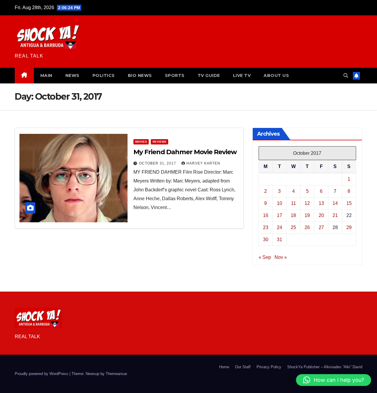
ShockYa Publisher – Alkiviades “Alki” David (324, 367)
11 (293, 203)
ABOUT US (276, 75)
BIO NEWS (140, 75)
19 (307, 215)
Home (224, 367)
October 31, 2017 (158, 163)
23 (265, 227)
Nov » (281, 257)
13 (321, 203)
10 (279, 203)
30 (265, 239)
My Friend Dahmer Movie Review (185, 152)
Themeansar (116, 373)
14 (335, 203)
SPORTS (175, 75)
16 (265, 215)
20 (321, 215)
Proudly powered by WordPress (42, 373)
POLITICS (103, 75)
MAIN (46, 75)
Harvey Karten (203, 163)
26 (307, 227)
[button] (345, 75)
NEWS (72, 75)
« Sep (265, 257)
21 (335, 215)
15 (349, 203)
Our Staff (243, 367)
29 (349, 227)
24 (279, 227)
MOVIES (141, 141)
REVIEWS (159, 141)
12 (307, 203)
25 (293, 227)
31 (279, 239)
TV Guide (209, 75)
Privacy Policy (269, 367)
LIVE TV (242, 75)
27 (321, 227)
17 (279, 215)
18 (293, 215)
